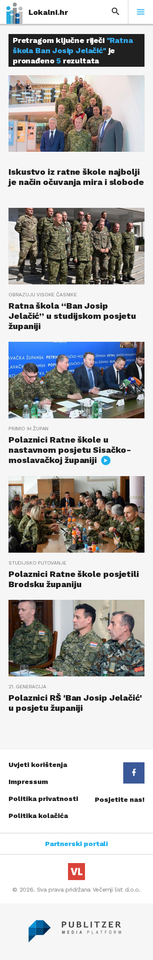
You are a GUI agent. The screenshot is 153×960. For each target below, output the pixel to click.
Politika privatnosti (43, 799)
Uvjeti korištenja (37, 765)
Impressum (28, 782)
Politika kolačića (38, 816)
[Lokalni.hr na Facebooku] (133, 773)
